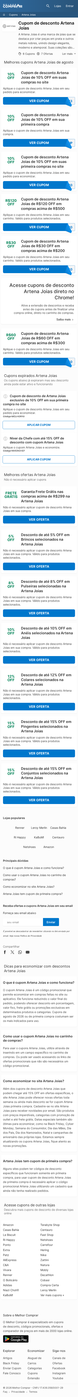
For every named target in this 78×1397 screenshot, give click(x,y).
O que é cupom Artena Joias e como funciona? (33, 868)
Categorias (35, 1368)
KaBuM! (39, 837)
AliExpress (9, 1260)
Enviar (51, 922)
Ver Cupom (51, 101)
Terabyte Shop (50, 1224)
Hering (44, 1250)
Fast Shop (47, 1234)
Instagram (59, 1373)
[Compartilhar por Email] (27, 953)
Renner (19, 827)
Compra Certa (49, 1285)
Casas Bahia (58, 827)
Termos (33, 1391)
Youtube (57, 1378)
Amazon (48, 847)
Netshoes (29, 847)
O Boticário (10, 1280)
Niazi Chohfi (11, 1290)
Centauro (58, 837)
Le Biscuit (9, 1234)
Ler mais (67, 53)
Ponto (7, 1244)
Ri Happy (20, 837)
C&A (6, 1265)
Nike (43, 1255)
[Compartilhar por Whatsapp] (20, 953)
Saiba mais (63, 319)
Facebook (58, 1368)
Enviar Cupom (12, 1368)
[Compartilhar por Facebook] (5, 953)
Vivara (7, 1270)
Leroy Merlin (39, 827)
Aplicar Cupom (39, 424)
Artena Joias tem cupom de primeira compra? (33, 893)
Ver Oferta (39, 520)
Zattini (44, 1260)
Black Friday (11, 1363)
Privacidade (18, 1391)
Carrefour (46, 1244)
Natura (44, 1265)
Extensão (34, 1378)
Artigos (7, 1358)
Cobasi (44, 1280)
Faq (5, 1391)
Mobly (44, 1270)
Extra (6, 1250)
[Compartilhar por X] (12, 953)
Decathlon (47, 1275)
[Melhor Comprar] (23, 6)
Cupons (13, 14)
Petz (6, 1255)
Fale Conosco (12, 1373)
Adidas (7, 1285)
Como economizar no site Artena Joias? (28, 886)
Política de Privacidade (31, 936)
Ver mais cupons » (52, 1295)
